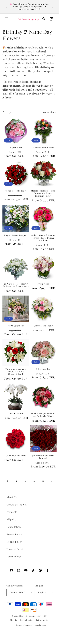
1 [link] (7, 480)
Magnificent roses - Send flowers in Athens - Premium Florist (43, 193)
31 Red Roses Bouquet (15, 191)
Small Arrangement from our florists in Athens (43, 414)
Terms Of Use (14, 556)
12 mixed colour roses (43, 147)
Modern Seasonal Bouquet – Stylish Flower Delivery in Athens (43, 238)
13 (43, 480)
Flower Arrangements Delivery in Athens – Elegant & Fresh (15, 371)
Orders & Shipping (17, 504)
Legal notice (40, 625)
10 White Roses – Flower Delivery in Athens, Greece (16, 285)
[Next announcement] (53, 6)
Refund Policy (14, 534)
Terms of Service (16, 549)
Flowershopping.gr (28, 616)
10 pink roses (16, 147)
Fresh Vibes (43, 284)
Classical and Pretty (43, 325)
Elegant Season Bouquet (15, 235)
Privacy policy (42, 620)
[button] (6, 19)
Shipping (11, 519)
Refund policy (26, 620)
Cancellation (14, 526)
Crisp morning (43, 369)
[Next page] (51, 480)
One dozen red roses (16, 455)
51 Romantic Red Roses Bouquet (43, 456)
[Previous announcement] (6, 6)
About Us (12, 497)
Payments (12, 511)
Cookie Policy (14, 541)
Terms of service (24, 625)
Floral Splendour (16, 325)
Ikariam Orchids (16, 413)
